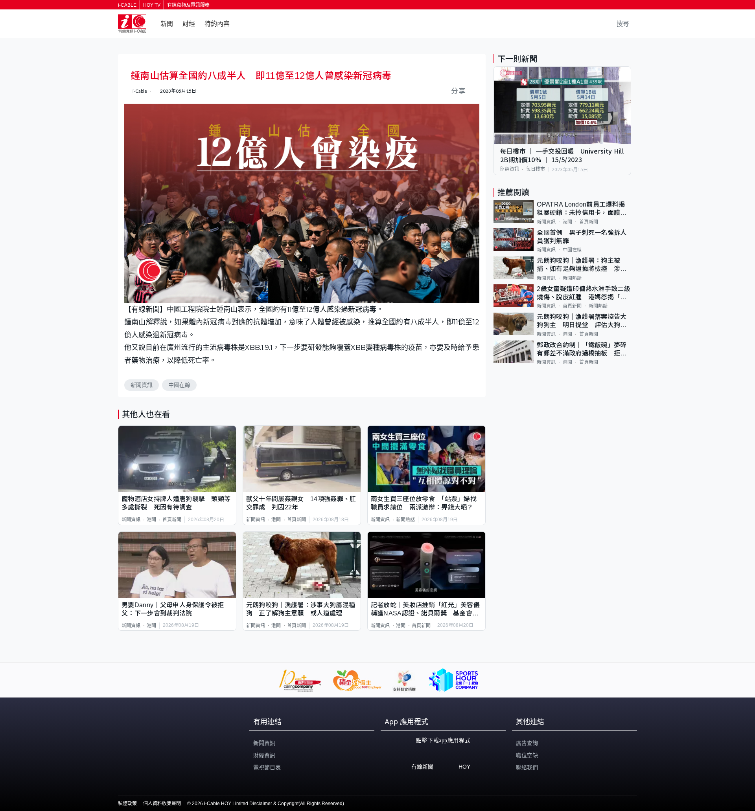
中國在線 (179, 384)
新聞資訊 (142, 384)
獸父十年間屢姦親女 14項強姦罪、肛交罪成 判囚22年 (301, 503)
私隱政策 (127, 803)
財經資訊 (509, 169)
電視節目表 (267, 767)
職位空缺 (527, 755)
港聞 (151, 519)
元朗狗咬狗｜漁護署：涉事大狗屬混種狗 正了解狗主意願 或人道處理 (300, 609)
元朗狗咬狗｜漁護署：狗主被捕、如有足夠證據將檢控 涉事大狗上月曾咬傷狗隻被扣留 (581, 265)
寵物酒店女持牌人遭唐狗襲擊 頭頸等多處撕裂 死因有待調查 (176, 503)
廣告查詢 (527, 743)
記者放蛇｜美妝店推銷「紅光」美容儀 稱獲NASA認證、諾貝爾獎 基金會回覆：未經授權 (426, 610)
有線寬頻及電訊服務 (188, 5)
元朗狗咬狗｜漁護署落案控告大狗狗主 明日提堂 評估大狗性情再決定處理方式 (581, 321)
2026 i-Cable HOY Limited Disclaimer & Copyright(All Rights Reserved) (268, 803)
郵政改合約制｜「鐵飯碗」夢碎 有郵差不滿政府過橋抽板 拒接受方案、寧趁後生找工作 (584, 349)
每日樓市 (535, 169)
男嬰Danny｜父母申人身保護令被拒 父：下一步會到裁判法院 (176, 609)
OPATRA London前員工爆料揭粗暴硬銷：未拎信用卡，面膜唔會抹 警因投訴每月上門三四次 (581, 209)
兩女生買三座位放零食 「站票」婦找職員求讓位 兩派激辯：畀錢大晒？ (424, 503)
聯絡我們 (527, 767)
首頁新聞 (171, 519)
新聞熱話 (405, 519)
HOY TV (151, 5)
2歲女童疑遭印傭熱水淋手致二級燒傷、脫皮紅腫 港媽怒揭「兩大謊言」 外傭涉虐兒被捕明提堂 (583, 293)
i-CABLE (127, 5)
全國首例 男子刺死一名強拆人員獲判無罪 (581, 236)
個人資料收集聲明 (162, 803)
